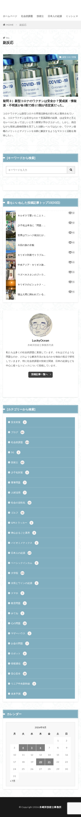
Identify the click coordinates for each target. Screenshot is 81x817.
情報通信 (18, 663)
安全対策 (18, 422)
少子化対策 (19, 472)
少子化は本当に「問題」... (31, 225)
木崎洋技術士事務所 (50, 807)
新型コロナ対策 (69, 57)
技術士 (40, 16)
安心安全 (18, 673)
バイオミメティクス (24, 542)
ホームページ (10, 16)
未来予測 (18, 693)
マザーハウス (20, 633)
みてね (17, 613)
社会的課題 (27, 16)
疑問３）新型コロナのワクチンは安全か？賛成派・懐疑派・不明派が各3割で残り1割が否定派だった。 (40, 103)
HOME (10, 24)
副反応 (23, 24)
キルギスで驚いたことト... (31, 215)
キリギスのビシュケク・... (31, 284)
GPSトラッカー (21, 522)
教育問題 (18, 603)
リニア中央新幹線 (23, 683)
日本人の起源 (55, 16)
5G (15, 452)
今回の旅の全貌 (26, 245)
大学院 (17, 572)
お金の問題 (19, 643)
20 (40, 761)
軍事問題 (18, 482)
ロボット (18, 653)
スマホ (17, 593)
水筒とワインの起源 (24, 583)
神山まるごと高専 (23, 532)
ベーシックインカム (24, 562)
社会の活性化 (21, 502)
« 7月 (12, 780)
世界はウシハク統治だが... (31, 235)
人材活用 (18, 492)
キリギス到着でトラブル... (31, 254)
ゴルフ (17, 512)
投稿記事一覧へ (39, 374)
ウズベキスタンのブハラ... (31, 274)
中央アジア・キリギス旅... (31, 264)
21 (49, 761)
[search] (71, 170)
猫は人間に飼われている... (31, 294)
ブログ (17, 432)
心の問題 (18, 623)
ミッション (72, 16)
